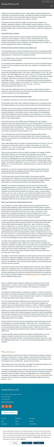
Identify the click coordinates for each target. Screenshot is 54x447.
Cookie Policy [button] (37, 437)
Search (17, 424)
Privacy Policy (33, 424)
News (16, 421)
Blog (2, 421)
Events (31, 421)
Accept (38, 443)
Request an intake (9, 412)
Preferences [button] (23, 439)
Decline (27, 443)
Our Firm (3, 418)
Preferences (15, 443)
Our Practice (18, 418)
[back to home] (10, 4)
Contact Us (4, 424)
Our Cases (32, 418)
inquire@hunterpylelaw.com (7, 401)
